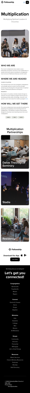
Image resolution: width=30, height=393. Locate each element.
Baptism (15, 310)
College (15, 323)
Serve (15, 305)
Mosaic (15, 291)
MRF (9, 383)
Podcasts (15, 362)
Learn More (15, 259)
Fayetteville (15, 289)
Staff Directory (15, 367)
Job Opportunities (12, 386)
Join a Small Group (15, 349)
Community (15, 339)
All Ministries (15, 331)
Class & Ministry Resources (15, 360)
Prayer (15, 307)
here (27, 99)
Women (15, 328)
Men (15, 326)
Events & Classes (15, 302)
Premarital (15, 344)
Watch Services (15, 357)
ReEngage (15, 346)
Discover (15, 342)
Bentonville (15, 287)
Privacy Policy (8, 385)
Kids (15, 318)
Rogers (15, 294)
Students (15, 321)
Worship (15, 365)
